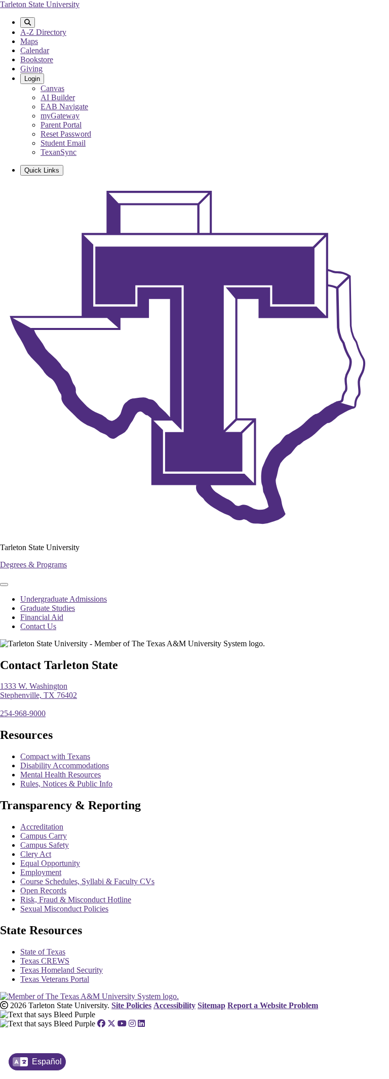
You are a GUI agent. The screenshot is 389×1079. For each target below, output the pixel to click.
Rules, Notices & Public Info (66, 783)
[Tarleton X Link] (111, 1023)
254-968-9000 (23, 713)
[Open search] (27, 22)
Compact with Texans (55, 756)
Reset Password (66, 134)
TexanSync (58, 152)
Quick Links (41, 170)
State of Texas (42, 951)
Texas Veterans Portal (54, 979)
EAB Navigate (64, 106)
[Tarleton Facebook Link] (101, 1023)
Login (32, 78)
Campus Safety (44, 845)
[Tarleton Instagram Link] (132, 1023)
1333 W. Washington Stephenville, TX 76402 (38, 690)
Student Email (63, 143)
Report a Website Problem (272, 1005)
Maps (29, 41)
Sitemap (211, 1005)
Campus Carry (43, 836)
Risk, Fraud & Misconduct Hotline (75, 899)
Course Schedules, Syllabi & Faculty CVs (87, 881)
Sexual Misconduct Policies (64, 908)
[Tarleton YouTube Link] (122, 1023)
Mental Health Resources (60, 774)
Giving (31, 68)
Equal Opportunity (50, 863)
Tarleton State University (40, 4)
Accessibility (174, 1005)
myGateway (60, 115)
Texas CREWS (44, 961)
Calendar (34, 50)
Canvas (52, 88)
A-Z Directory (43, 32)
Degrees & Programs (33, 564)
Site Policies (131, 1005)
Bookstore (36, 59)
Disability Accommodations (64, 765)
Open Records (43, 890)
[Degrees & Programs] (194, 530)
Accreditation (41, 826)
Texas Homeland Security (61, 970)
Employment (40, 872)
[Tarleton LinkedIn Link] (141, 1023)
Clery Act (35, 854)
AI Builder (58, 97)
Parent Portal (61, 124)
